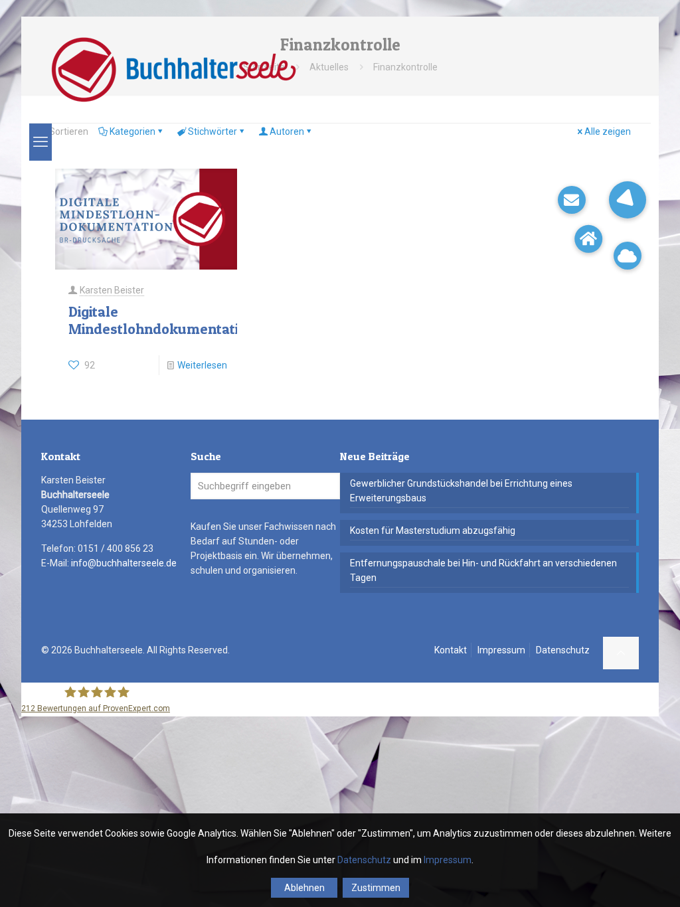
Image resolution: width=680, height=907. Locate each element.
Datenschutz (563, 650)
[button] (627, 199)
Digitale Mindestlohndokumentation (161, 320)
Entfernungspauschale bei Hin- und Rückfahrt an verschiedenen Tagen (483, 570)
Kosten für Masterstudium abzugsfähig (432, 530)
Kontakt (450, 650)
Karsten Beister (112, 290)
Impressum (501, 650)
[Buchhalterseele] (173, 70)
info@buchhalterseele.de (124, 563)
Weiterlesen (202, 365)
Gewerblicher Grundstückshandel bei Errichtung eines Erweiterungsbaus (461, 490)
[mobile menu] (40, 142)
